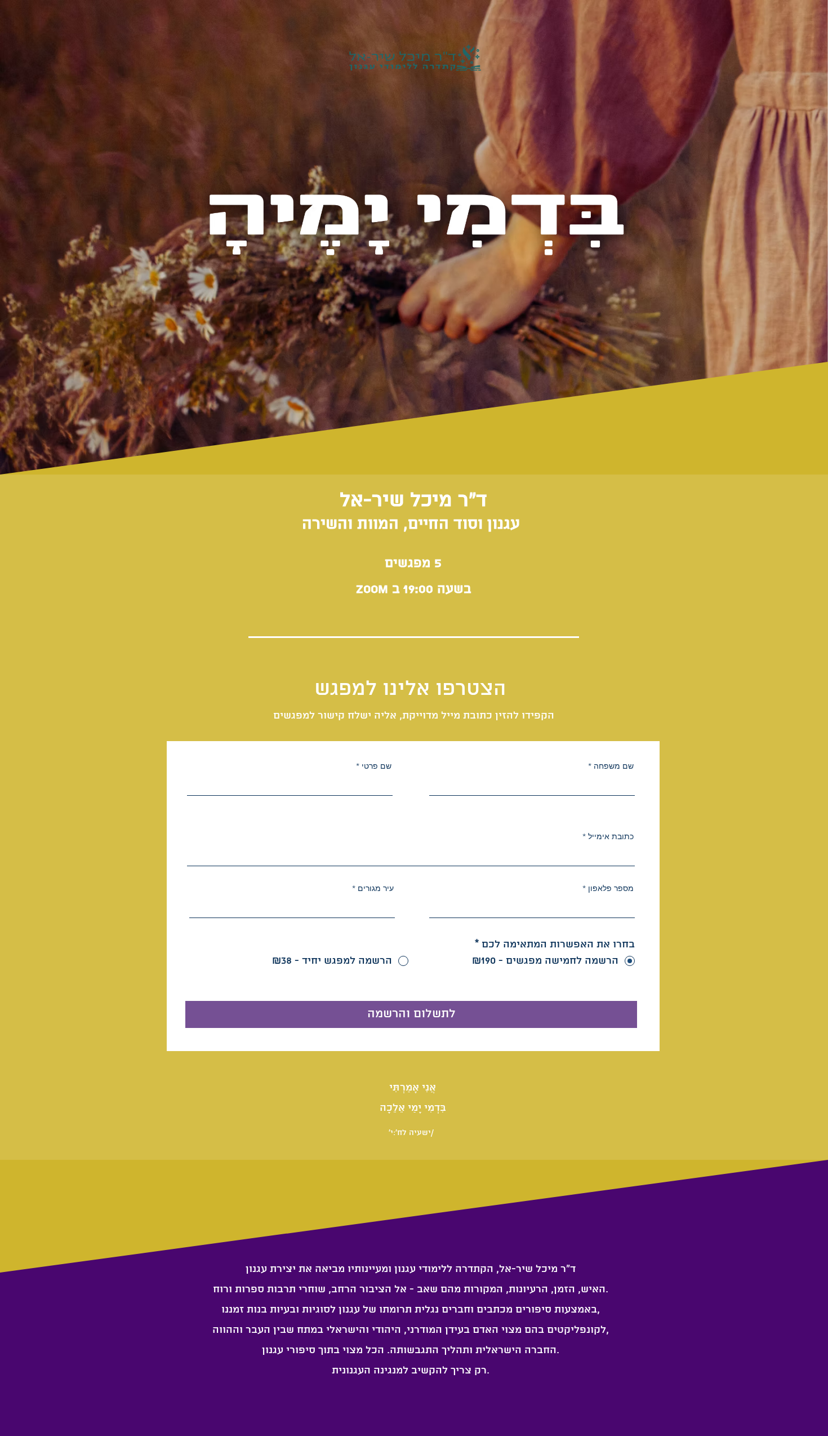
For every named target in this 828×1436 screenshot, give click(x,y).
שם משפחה (614, 766)
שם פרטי (376, 766)
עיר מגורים (376, 888)
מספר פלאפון (611, 888)
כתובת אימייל (611, 836)
